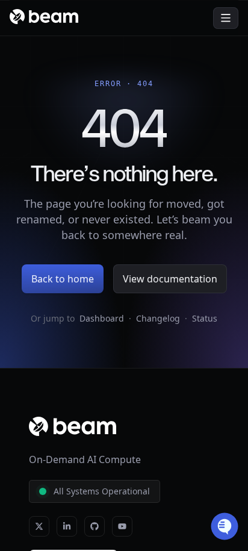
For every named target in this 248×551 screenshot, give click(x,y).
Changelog (158, 318)
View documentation (170, 278)
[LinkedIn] (67, 526)
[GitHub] (94, 526)
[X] (39, 526)
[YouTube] (122, 526)
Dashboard (101, 318)
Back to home (62, 278)
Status (204, 318)
